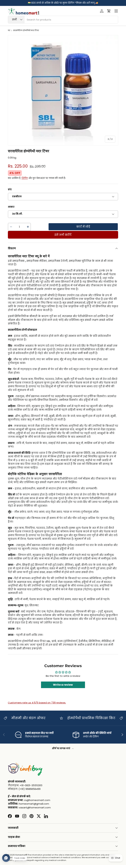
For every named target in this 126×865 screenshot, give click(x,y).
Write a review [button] (63, 685)
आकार (11, 206)
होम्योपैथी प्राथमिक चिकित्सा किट (71, 718)
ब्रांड (10, 189)
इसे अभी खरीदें (63, 235)
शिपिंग (24, 178)
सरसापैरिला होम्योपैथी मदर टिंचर (26, 30)
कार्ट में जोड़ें (83, 227)
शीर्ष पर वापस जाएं (61, 748)
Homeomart (20, 855)
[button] (109, 11)
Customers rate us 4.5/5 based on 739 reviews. (37, 702)
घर (9, 30)
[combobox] (63, 19)
